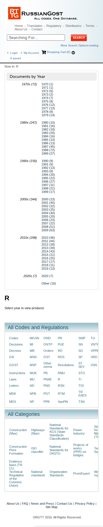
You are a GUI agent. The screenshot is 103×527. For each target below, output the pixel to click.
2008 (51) (48, 226)
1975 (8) (47, 101)
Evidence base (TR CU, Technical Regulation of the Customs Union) (16, 473)
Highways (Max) (38, 431)
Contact (36, 29)
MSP (33, 365)
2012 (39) (48, 244)
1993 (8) (47, 171)
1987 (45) (48, 146)
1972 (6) (47, 91)
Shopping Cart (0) (58, 52)
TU (93, 338)
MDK (12, 393)
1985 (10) (48, 139)
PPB (46, 401)
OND (47, 338)
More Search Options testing (79, 45)
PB (45, 373)
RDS (61, 357)
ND (32, 385)
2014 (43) (48, 251)
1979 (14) (48, 115)
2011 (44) (48, 241)
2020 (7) (47, 276)
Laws (13, 379)
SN (80, 344)
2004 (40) (48, 213)
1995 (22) (48, 178)
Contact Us (64, 503)
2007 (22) (48, 223)
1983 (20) (48, 133)
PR (60, 338)
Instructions (17, 373)
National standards (38, 473)
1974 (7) (47, 98)
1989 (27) (48, 153)
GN (11, 357)
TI (79, 379)
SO (80, 350)
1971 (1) (47, 87)
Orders (48, 350)
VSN (94, 365)
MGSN (34, 338)
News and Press (42, 503)
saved (15, 58)
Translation (34, 25)
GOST (13, 365)
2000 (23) (48, 199)
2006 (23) (48, 220)
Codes (13, 338)
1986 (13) (48, 143)
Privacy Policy (85, 503)
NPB (33, 393)
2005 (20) (48, 216)
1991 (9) (47, 164)
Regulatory (54, 25)
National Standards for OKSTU (58, 450)
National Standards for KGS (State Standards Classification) (59, 431)
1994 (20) (48, 174)
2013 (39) (48, 248)
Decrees (15, 350)
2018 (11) (48, 265)
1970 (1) (47, 84)
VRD (94, 357)
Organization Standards (58, 473)
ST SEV (81, 365)
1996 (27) (48, 181)
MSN (33, 357)
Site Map (51, 507)
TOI (81, 385)
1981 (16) (48, 126)
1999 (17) (48, 192)
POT (46, 393)
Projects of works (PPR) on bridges (80, 450)
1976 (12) (48, 104)
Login (14, 52)
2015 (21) (48, 254)
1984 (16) (48, 136)
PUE (61, 344)
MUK (33, 373)
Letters (14, 385)
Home (19, 25)
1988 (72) (48, 150)
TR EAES (82, 393)
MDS (12, 401)
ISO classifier (37, 450)
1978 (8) (47, 111)
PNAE (47, 379)
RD (60, 350)
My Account (31, 52)
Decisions (16, 344)
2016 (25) (48, 258)
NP (32, 401)
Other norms (47, 365)
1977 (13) (48, 108)
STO (81, 373)
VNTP (95, 344)
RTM (61, 393)
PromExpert (81, 473)
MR (32, 350)
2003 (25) (48, 209)
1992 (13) (48, 167)
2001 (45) (48, 202)
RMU (61, 373)
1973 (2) (47, 94)
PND (46, 385)
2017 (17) (48, 261)
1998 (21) (48, 188)
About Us (21, 29)
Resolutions (66, 365)
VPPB (95, 350)
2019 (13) (48, 268)
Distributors (74, 25)
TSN (81, 401)
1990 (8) (47, 161)
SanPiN (63, 401)
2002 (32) (48, 206)
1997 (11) (48, 185)
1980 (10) (48, 122)
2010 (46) (48, 237)
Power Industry (79, 431)
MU (32, 379)
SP (80, 357)
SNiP (81, 338)
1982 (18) (48, 129)
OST (46, 357)
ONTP (47, 344)
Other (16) (48, 283)
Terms (90, 25)
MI (31, 344)
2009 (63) (48, 230)
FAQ (25, 503)
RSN (61, 385)
